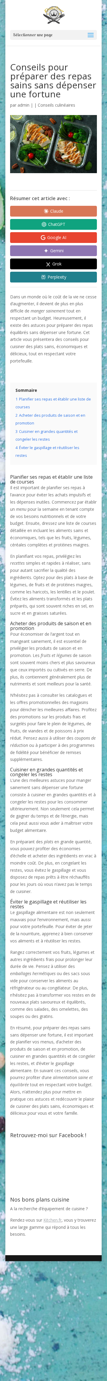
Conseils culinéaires (56, 105)
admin (23, 105)
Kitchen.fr (52, 1220)
